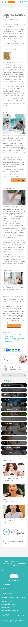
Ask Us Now (14, 326)
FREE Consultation (18, 180)
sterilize (4, 289)
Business (11, 1)
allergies (15, 143)
